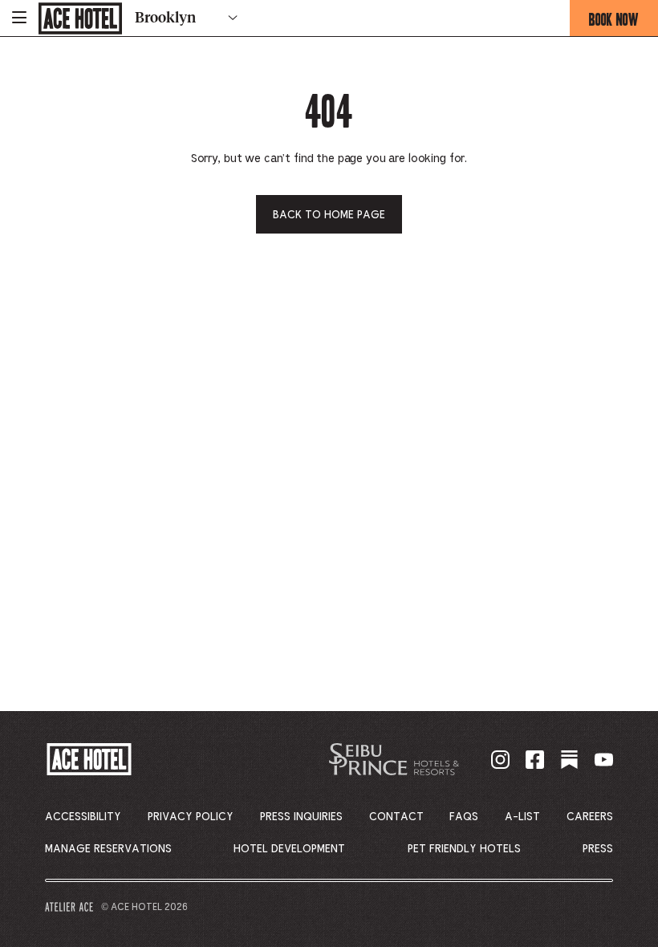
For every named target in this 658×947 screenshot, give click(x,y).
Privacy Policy (191, 817)
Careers (590, 817)
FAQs (463, 817)
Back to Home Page (329, 215)
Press (598, 849)
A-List (522, 817)
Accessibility (83, 817)
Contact (396, 817)
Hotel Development (289, 849)
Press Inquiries (301, 817)
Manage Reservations (108, 849)
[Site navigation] (19, 18)
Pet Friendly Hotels (464, 849)
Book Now (623, 22)
